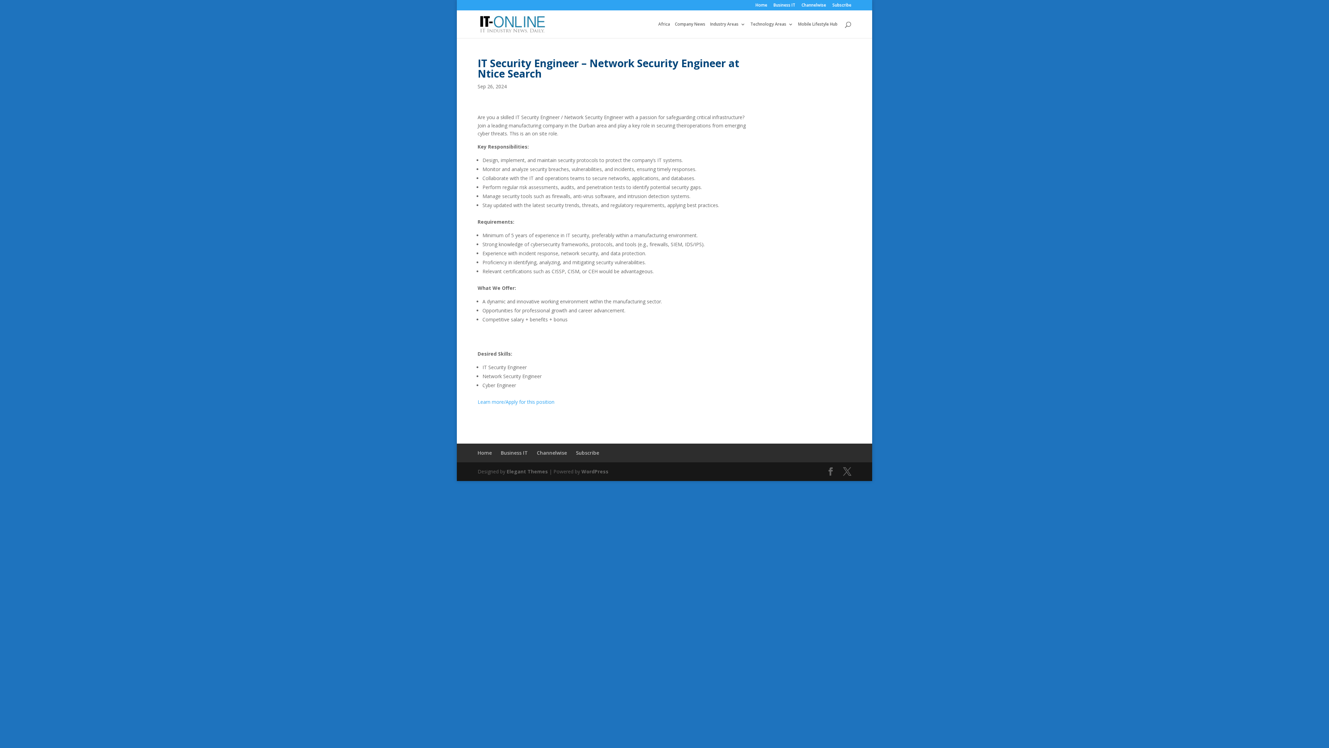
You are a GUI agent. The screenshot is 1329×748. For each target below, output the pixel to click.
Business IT (784, 5)
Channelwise (814, 5)
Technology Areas (768, 24)
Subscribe (841, 5)
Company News (690, 24)
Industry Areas (724, 24)
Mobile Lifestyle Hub (818, 24)
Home (761, 5)
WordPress (594, 471)
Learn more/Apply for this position (516, 402)
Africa (664, 24)
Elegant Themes (527, 471)
